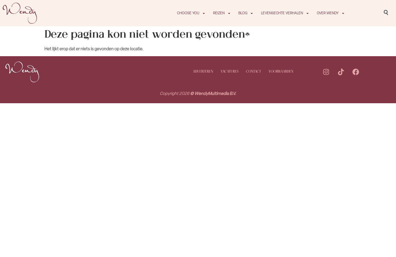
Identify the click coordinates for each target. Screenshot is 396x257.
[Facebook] (356, 71)
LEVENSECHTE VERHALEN (282, 13)
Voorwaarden (281, 71)
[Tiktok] (341, 71)
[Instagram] (326, 71)
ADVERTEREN (203, 71)
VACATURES (229, 71)
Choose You (188, 13)
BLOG (242, 13)
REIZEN (219, 13)
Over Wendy (328, 13)
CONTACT (253, 71)
